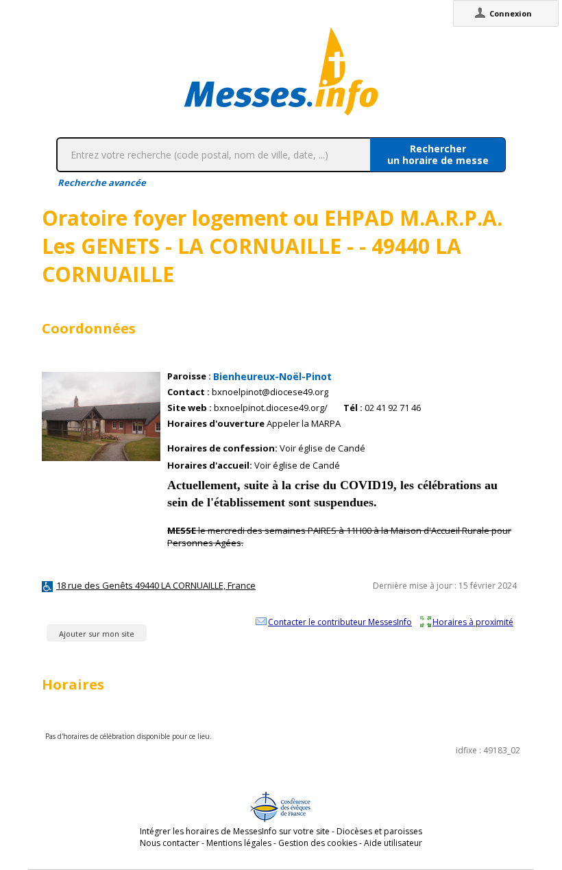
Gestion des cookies (317, 843)
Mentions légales (238, 843)
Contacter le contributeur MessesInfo (340, 621)
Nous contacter (169, 843)
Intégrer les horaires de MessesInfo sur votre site (235, 831)
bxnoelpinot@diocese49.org (270, 392)
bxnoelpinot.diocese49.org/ (271, 407)
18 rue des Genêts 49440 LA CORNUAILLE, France (156, 585)
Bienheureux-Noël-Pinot (272, 376)
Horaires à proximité (472, 621)
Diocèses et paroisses (379, 831)
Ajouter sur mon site (96, 633)
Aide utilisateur (393, 843)
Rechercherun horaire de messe (438, 154)
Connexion (510, 13)
